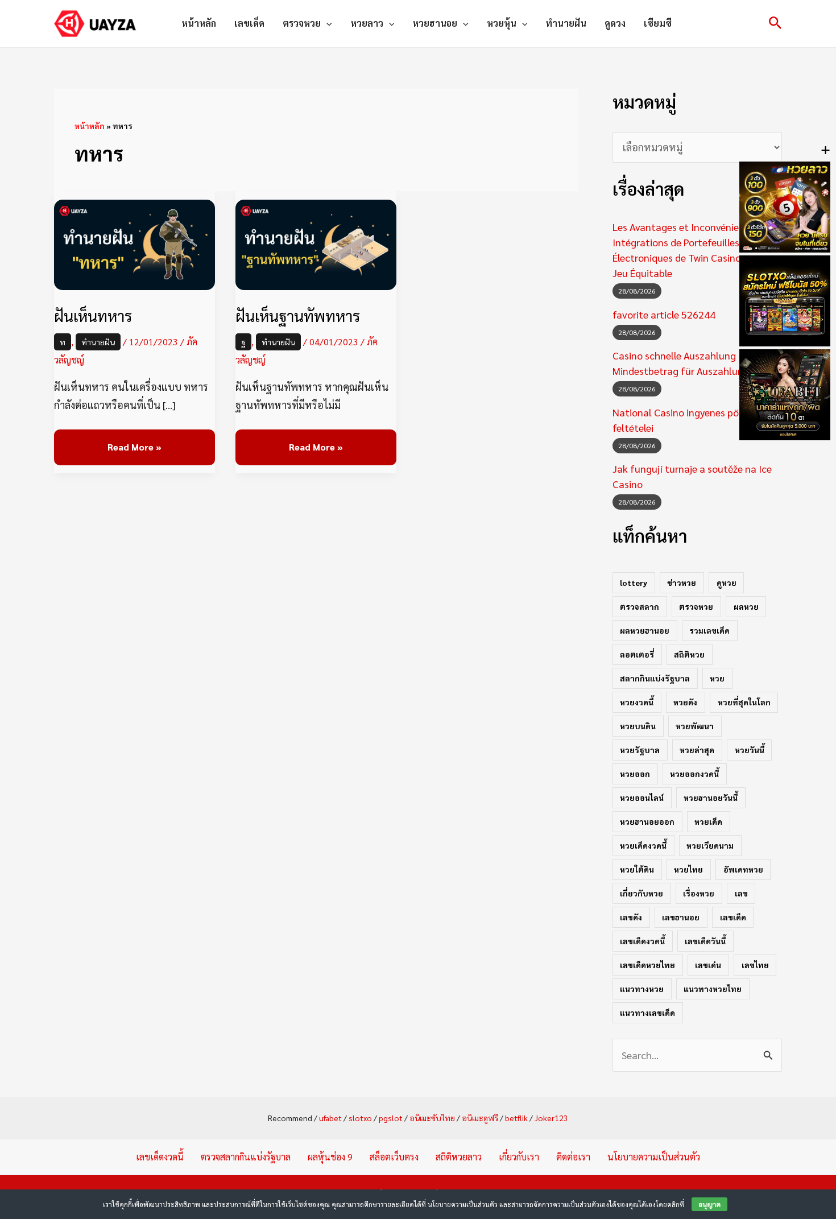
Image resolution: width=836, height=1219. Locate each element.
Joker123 (551, 1118)
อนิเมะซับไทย (432, 1118)
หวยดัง (685, 702)
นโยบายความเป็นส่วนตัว (653, 1157)
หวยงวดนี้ (636, 702)
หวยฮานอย (434, 23)
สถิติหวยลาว (459, 1157)
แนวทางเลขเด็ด (647, 1012)
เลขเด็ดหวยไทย (647, 965)
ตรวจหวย (302, 23)
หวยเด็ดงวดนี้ (643, 845)
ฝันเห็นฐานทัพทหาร (297, 315)
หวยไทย (688, 869)
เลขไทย (755, 965)
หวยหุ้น (501, 23)
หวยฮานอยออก (647, 821)
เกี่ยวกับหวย (641, 893)
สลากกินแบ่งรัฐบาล (655, 678)
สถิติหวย (689, 654)
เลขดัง (631, 917)
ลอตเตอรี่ (637, 654)
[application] (326, 23)
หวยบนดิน (638, 726)
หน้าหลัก (198, 23)
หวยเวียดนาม (710, 845)
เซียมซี (658, 23)
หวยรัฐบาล (640, 750)
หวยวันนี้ (749, 750)
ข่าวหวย (681, 582)
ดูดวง (615, 23)
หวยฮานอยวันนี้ (711, 797)
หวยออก (635, 773)
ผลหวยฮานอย (644, 630)
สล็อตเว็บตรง (394, 1157)
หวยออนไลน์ (642, 797)
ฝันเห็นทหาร (93, 315)
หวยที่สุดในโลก (744, 702)
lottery (633, 582)
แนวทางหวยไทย (713, 989)
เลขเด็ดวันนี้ (705, 941)
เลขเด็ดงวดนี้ (642, 941)
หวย (717, 678)
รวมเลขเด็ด (709, 630)
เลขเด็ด (249, 23)
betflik (516, 1118)
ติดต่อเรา (573, 1157)
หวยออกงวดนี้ (694, 773)
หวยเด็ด (708, 821)
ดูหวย (726, 582)
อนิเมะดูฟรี (480, 1118)
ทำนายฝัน (565, 23)
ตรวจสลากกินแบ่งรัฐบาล (246, 1157)
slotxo (360, 1118)
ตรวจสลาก (639, 606)
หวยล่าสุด (697, 750)
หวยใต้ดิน (637, 869)
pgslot (391, 1118)
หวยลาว (366, 23)
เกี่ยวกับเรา (519, 1157)
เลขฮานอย (681, 917)
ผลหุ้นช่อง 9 (330, 1157)
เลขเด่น (708, 965)
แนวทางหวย (642, 989)
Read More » (134, 441)
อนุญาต (709, 1204)
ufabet (330, 1118)
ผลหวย (746, 606)
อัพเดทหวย (743, 869)
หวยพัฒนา (695, 726)
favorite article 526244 (663, 314)
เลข (741, 893)
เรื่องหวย (698, 893)
